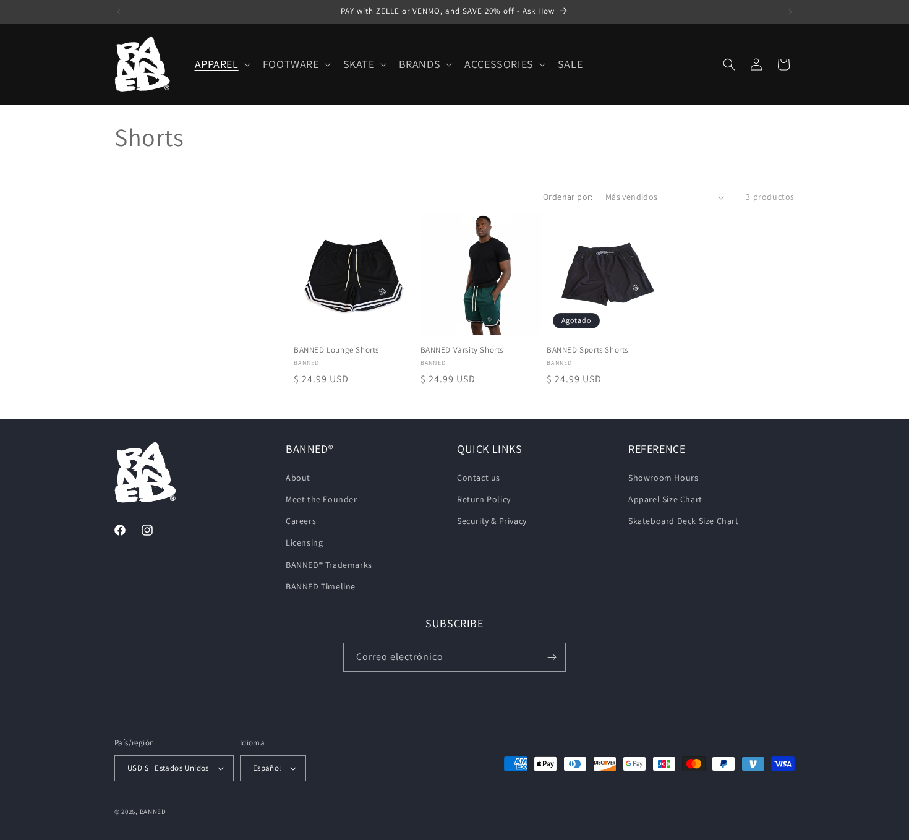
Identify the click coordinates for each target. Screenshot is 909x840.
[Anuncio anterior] (118, 12)
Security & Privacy (492, 520)
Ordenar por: (568, 196)
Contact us (478, 477)
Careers (301, 520)
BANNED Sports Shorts (587, 351)
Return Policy (484, 499)
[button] (221, 64)
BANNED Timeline (321, 586)
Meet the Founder (321, 499)
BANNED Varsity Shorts (462, 351)
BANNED (153, 811)
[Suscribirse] (551, 657)
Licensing (304, 542)
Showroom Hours (663, 477)
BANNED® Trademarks (329, 564)
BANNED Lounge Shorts (336, 351)
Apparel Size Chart (665, 499)
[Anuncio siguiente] (790, 12)
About (298, 477)
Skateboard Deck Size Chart (683, 520)
